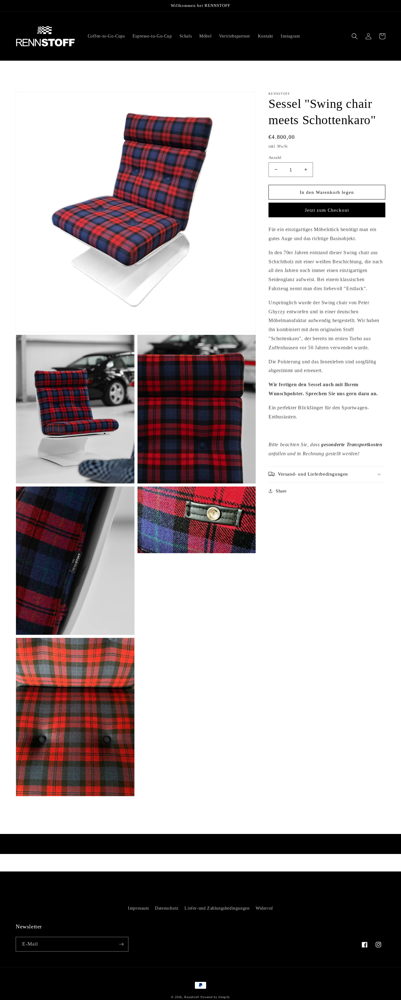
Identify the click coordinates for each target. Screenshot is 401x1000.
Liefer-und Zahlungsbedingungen (217, 908)
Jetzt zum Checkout (327, 210)
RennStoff (191, 997)
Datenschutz (167, 908)
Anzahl (274, 157)
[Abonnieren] (121, 944)
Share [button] (281, 490)
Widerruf (264, 908)
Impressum (138, 908)
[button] (355, 36)
